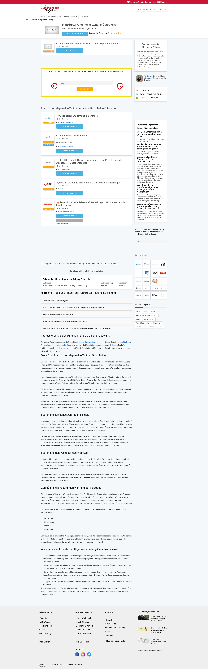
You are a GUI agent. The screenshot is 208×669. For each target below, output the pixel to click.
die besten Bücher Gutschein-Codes (89, 342)
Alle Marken (45, 642)
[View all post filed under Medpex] (163, 273)
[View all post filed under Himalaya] (138, 281)
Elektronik (139, 327)
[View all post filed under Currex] (163, 264)
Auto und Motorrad (84, 633)
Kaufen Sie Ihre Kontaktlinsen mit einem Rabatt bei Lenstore (158, 642)
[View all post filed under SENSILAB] (163, 281)
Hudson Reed (46, 626)
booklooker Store (64, 345)
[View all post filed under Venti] (155, 288)
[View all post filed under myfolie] (138, 295)
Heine (42, 629)
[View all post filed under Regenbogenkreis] (155, 281)
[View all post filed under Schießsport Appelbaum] (146, 264)
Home (42, 16)
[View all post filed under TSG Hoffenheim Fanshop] (146, 273)
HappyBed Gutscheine (67, 146)
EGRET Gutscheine (65, 169)
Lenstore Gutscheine (66, 122)
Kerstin (149, 76)
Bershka (43, 618)
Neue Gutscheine (54, 16)
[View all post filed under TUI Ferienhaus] (146, 295)
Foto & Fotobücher (143, 323)
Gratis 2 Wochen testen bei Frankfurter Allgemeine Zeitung (87, 43)
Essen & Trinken (141, 312)
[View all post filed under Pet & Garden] (163, 295)
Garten (87, 629)
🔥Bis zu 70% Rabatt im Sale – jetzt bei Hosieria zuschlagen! (88, 182)
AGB (108, 631)
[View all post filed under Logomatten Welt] (138, 273)
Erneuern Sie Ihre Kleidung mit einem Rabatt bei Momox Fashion (159, 630)
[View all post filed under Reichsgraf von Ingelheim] (138, 288)
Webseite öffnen (76, 34)
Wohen (138, 319)
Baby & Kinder (149, 319)
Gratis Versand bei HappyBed (71, 135)
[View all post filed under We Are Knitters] (155, 264)
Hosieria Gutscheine (66, 189)
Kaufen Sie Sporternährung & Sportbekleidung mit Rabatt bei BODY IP (159, 619)
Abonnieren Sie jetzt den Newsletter (142, 2)
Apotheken (150, 327)
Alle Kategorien (69, 16)
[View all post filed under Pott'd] (155, 295)
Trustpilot (42, 666)
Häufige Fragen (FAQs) (116, 641)
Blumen (79, 629)
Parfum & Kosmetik (143, 315)
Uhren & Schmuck (83, 618)
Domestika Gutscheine (67, 211)
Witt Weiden (45, 622)
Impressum (111, 624)
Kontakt (109, 620)
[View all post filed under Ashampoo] (138, 264)
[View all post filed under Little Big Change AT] (155, 273)
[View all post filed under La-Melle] (163, 288)
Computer (156, 323)
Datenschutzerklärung (115, 627)
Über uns (109, 612)
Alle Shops (84, 16)
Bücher (160, 327)
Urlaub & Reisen (82, 622)
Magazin (163, 2)
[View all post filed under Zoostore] (146, 281)
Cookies (109, 635)
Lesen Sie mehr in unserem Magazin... (151, 650)
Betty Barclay (45, 633)
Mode (153, 312)
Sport (155, 315)
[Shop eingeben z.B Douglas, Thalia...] (166, 9)
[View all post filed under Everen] (146, 288)
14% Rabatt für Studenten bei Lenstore (77, 115)
